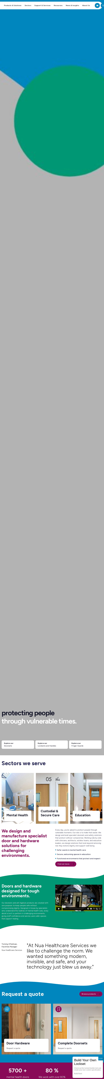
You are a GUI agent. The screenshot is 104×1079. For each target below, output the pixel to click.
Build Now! (78, 1073)
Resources (58, 5)
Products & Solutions (12, 5)
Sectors (28, 5)
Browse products (89, 994)
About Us (86, 5)
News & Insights (72, 5)
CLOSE (101, 1058)
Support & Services (42, 5)
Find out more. (64, 864)
